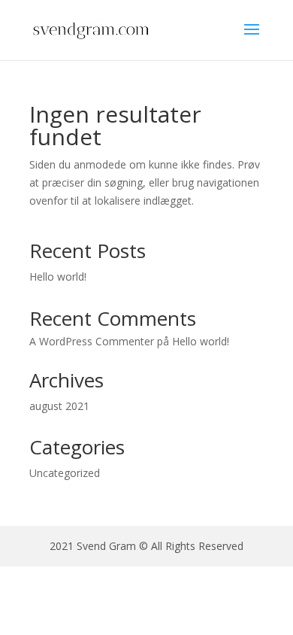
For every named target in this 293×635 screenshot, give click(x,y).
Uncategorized (64, 473)
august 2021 (59, 406)
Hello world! (57, 276)
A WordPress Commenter (91, 341)
